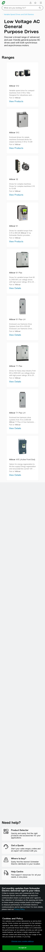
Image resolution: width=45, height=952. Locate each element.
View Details (15, 288)
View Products (16, 101)
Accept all (22, 948)
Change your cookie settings (22, 941)
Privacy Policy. (19, 909)
